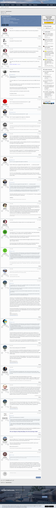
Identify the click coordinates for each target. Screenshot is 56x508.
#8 (39, 123)
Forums (2, 4)
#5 (39, 69)
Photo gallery (30, 495)
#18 (39, 319)
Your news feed (18, 495)
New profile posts (19, 494)
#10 (39, 157)
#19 (39, 345)
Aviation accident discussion (49, 49)
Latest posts (47, 31)
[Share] (37, 28)
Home (50, 502)
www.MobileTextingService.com (14, 315)
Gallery (30, 4)
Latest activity (18, 497)
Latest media (48, 101)
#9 (39, 133)
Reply (40, 46)
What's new (7, 4)
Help (48, 502)
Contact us (37, 502)
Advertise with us (31, 492)
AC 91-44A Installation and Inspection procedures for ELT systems (49, 86)
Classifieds (30, 494)
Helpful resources (31, 497)
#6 (39, 99)
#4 (39, 59)
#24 (39, 437)
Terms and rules (41, 502)
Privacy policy (45, 502)
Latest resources (48, 69)
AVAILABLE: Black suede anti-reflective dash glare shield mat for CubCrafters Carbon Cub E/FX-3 (49, 62)
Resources (35, 4)
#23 (39, 413)
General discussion (47, 37)
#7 (39, 109)
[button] (10, 5)
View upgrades (44, 496)
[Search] (55, 5)
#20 (39, 367)
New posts (2, 7)
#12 (39, 203)
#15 (39, 248)
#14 (39, 230)
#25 (39, 452)
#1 (39, 28)
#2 (39, 38)
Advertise (53, 502)
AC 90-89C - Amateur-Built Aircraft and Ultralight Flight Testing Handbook (49, 92)
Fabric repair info (48, 76)
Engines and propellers (48, 57)
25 (40, 28)
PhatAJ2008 (3, 14)
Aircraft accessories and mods (49, 66)
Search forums (7, 7)
